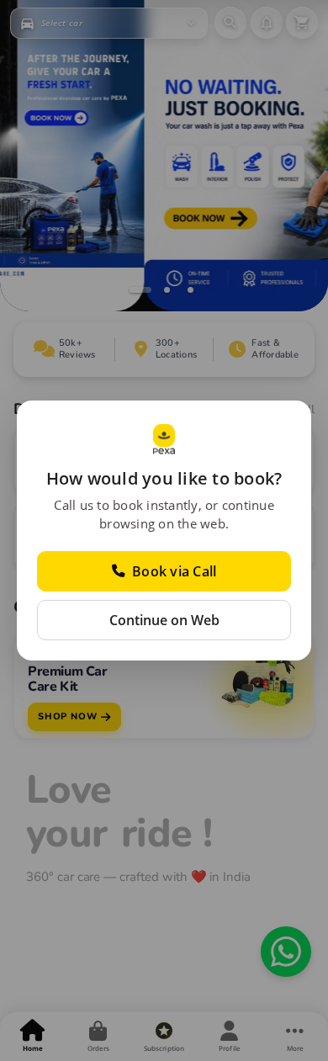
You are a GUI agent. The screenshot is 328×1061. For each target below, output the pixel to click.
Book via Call (174, 571)
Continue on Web (164, 620)
